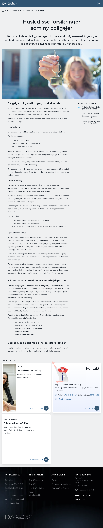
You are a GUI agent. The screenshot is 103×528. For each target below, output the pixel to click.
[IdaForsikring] (10, 3)
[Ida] (10, 517)
